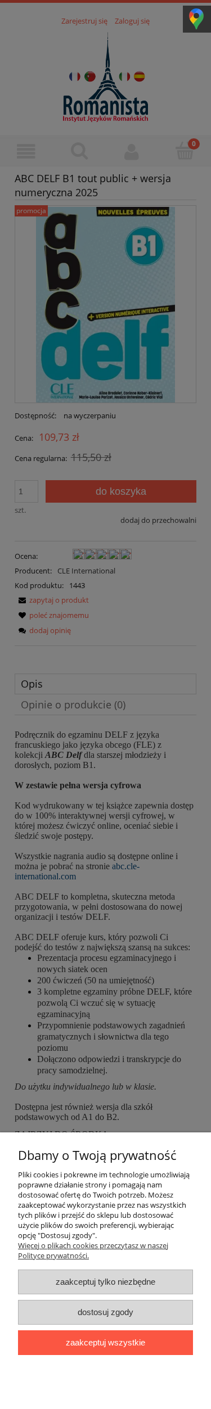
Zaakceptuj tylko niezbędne (105, 1281)
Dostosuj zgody (105, 1312)
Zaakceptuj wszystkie (105, 1342)
